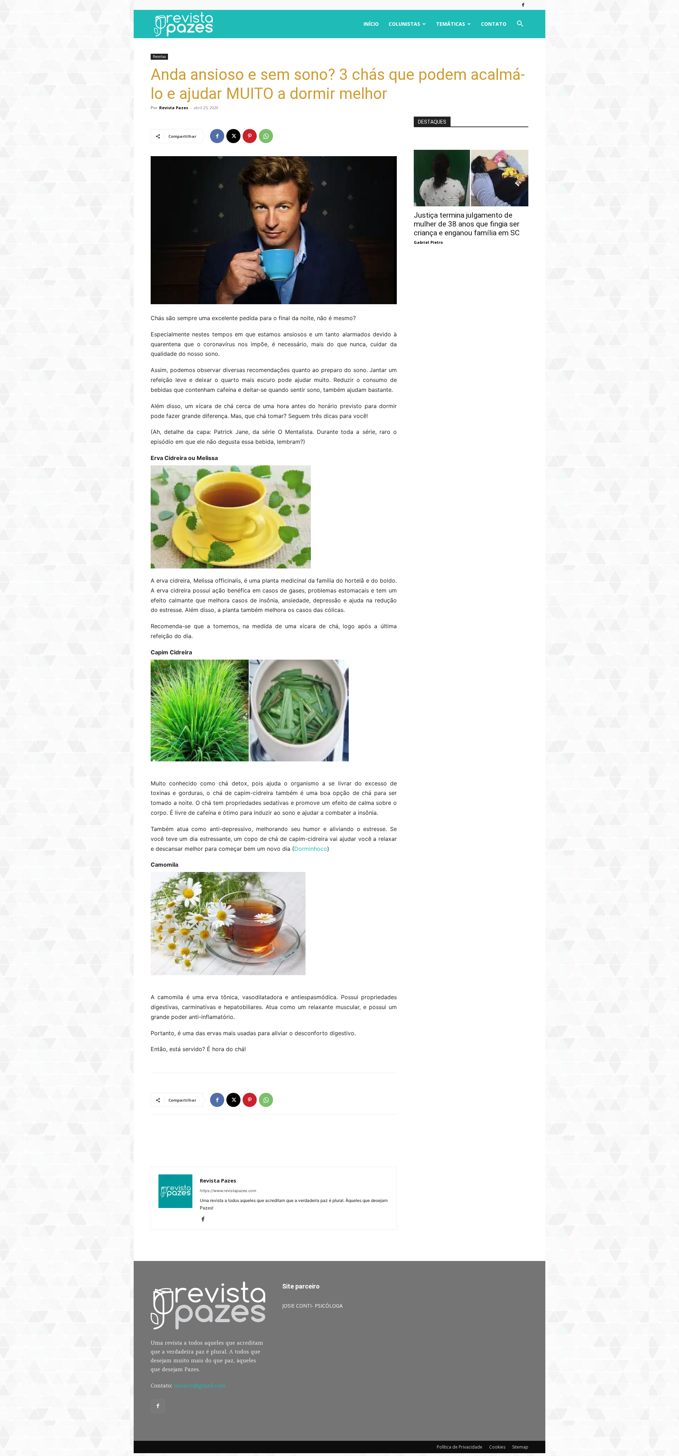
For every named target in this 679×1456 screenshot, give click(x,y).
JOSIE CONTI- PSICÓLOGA (312, 1305)
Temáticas (450, 23)
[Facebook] (523, 5)
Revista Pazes (173, 107)
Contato (493, 23)
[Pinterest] (250, 136)
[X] (233, 136)
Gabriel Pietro (428, 242)
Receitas (159, 56)
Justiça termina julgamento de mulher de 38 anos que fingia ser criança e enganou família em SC (467, 224)
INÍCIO (371, 23)
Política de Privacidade (459, 1447)
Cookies (497, 1447)
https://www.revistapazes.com (228, 1190)
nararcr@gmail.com (200, 1385)
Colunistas (404, 23)
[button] (519, 24)
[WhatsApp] (266, 136)
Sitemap (520, 1447)
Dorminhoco (310, 848)
